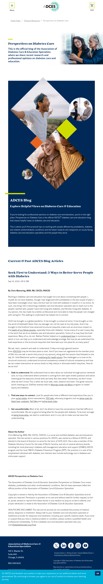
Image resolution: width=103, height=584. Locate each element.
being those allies (21, 415)
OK (97, 573)
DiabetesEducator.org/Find (24, 524)
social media (21, 398)
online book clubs (49, 401)
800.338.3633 (14, 563)
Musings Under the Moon (62, 384)
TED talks (50, 398)
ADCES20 (17, 351)
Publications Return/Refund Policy (67, 555)
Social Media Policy (85, 553)
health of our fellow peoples (24, 330)
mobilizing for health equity (50, 357)
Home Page (16, 20)
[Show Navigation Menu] (12, 5)
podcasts (25, 401)
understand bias (68, 336)
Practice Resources (32, 20)
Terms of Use (71, 553)
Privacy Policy (59, 553)
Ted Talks (34, 401)
